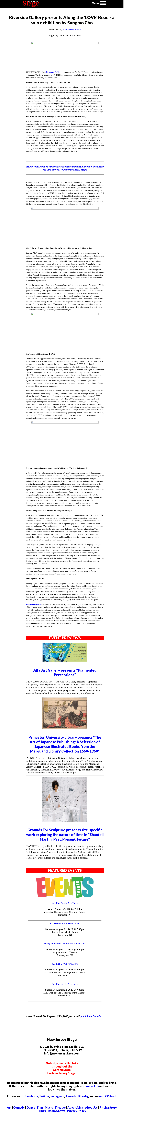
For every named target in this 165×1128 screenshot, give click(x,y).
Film (40, 1107)
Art (9, 1107)
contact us (92, 1086)
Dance (30, 1107)
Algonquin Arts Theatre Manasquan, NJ (65, 954)
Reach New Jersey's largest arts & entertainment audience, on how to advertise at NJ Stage (64, 168)
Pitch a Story (108, 1107)
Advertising (75, 1107)
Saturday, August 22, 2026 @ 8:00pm (64, 949)
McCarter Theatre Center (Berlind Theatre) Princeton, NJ (64, 913)
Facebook (31, 1096)
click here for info (91, 1016)
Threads (71, 1096)
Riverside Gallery (33, 604)
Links (42, 1111)
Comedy (19, 1107)
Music (49, 1107)
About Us (91, 1107)
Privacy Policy (76, 1111)
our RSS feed (107, 1096)
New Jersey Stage (72, 29)
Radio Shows (56, 1111)
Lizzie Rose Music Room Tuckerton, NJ (65, 933)
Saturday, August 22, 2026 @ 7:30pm (64, 929)
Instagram (57, 1096)
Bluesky (83, 1096)
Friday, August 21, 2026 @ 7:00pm (65, 909)
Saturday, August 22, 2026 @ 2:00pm (64, 969)
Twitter (44, 1096)
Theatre (60, 1107)
